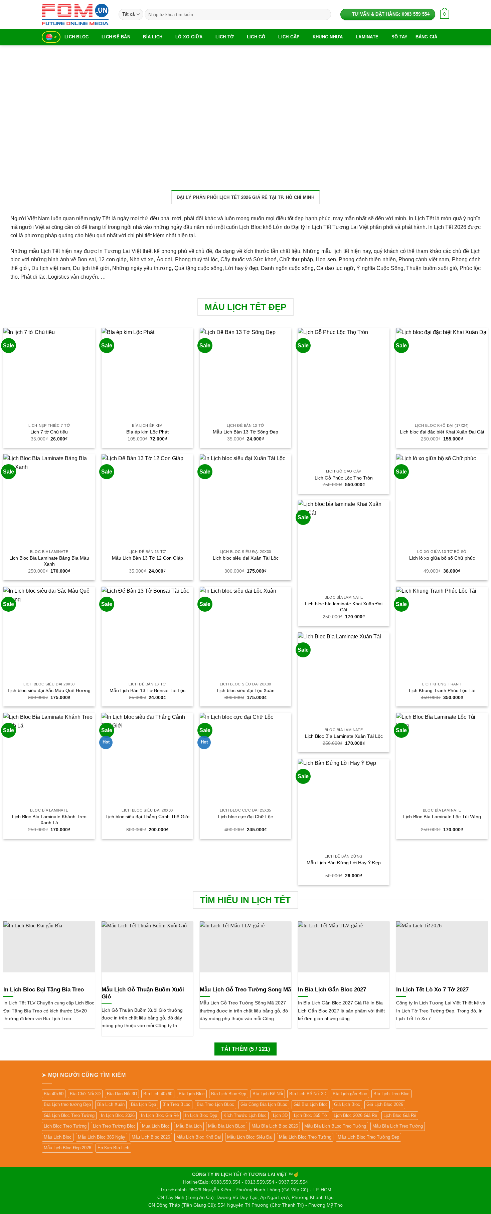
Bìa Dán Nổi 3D (122, 1093)
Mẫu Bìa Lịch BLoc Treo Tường (335, 1126)
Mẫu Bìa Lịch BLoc (226, 1126)
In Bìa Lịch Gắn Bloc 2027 (332, 989)
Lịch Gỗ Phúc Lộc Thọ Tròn (344, 478)
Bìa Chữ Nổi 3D (85, 1093)
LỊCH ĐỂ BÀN (116, 36)
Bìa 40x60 (53, 1093)
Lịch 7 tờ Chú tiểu (49, 431)
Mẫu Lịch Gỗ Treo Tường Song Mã (245, 989)
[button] (444, 14)
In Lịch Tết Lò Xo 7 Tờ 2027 (432, 989)
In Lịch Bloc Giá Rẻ (160, 1115)
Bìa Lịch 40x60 (157, 1093)
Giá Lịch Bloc (347, 1104)
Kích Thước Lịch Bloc (245, 1115)
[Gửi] (324, 14)
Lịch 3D (280, 1115)
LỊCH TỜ (224, 36)
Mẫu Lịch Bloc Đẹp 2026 (67, 1147)
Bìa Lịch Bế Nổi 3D (307, 1093)
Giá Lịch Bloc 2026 (384, 1104)
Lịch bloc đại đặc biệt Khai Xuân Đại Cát (442, 431)
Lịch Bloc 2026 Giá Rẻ (355, 1115)
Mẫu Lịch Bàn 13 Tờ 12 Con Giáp (147, 558)
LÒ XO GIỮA (189, 36)
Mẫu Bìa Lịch (189, 1126)
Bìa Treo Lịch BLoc (215, 1104)
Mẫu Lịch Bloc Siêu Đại (250, 1137)
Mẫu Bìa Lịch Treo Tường (397, 1126)
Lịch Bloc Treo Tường (65, 1126)
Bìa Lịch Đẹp (143, 1104)
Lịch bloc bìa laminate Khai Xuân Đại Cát (343, 607)
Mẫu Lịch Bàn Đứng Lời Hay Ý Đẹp (344, 862)
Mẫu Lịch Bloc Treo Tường (305, 1137)
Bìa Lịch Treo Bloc (391, 1093)
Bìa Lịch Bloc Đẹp (228, 1093)
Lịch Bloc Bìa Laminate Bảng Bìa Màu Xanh (49, 561)
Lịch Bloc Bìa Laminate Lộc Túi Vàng (442, 816)
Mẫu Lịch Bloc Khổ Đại (198, 1137)
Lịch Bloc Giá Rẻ (399, 1115)
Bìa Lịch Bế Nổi (268, 1093)
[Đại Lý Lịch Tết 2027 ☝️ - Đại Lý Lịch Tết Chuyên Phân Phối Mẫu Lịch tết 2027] (75, 14)
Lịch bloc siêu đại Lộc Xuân (246, 690)
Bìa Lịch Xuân (111, 1104)
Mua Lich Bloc (156, 1126)
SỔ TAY (399, 36)
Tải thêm (245, 1049)
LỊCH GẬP (289, 36)
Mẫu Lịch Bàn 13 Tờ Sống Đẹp (245, 431)
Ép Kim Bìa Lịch (113, 1147)
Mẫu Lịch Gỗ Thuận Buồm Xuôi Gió (143, 993)
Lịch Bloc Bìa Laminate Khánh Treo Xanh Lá (49, 820)
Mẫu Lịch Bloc (57, 1137)
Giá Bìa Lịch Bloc (311, 1104)
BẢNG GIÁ (427, 36)
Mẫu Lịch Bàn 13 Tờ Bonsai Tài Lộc (147, 690)
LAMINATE (367, 36)
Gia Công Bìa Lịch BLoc (263, 1104)
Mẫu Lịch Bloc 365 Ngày (101, 1137)
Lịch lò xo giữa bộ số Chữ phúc (442, 558)
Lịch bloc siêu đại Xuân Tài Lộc (246, 558)
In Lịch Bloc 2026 (118, 1115)
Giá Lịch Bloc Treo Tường (69, 1115)
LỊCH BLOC (76, 36)
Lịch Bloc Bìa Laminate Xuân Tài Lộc (344, 736)
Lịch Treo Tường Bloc (114, 1126)
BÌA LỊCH (152, 36)
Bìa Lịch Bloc (192, 1093)
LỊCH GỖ (256, 36)
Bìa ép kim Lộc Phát (147, 431)
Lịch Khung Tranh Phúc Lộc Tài (442, 690)
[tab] (245, 197)
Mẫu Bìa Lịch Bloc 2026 (275, 1126)
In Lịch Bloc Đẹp (201, 1115)
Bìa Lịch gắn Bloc (350, 1093)
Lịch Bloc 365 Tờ (310, 1115)
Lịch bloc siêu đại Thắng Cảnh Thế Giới (147, 816)
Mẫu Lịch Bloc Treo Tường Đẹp (368, 1137)
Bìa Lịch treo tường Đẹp (67, 1104)
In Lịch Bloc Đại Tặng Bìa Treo (43, 989)
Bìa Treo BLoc (176, 1104)
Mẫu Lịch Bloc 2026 (151, 1137)
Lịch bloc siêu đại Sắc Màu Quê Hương (49, 690)
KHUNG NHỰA (328, 36)
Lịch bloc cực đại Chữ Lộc (245, 816)
